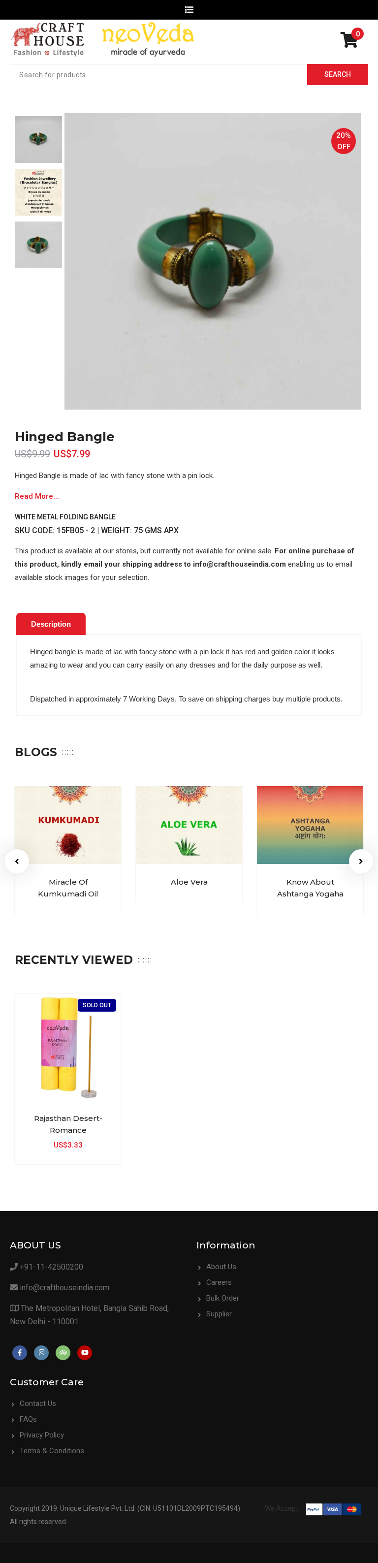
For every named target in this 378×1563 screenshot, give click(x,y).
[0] (352, 43)
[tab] (51, 624)
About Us (221, 1266)
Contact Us (38, 1403)
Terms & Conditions (52, 1450)
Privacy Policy (42, 1435)
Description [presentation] (51, 624)
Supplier (219, 1313)
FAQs (28, 1419)
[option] (38, 139)
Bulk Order (222, 1298)
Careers (219, 1282)
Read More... (37, 496)
